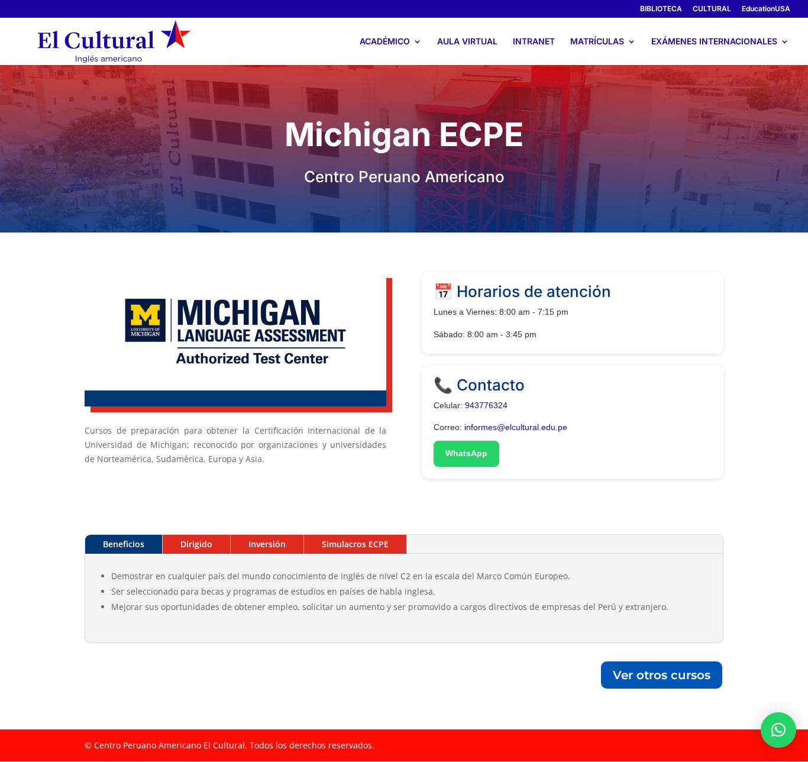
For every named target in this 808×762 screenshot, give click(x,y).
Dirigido (196, 544)
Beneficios (123, 544)
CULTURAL (712, 9)
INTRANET (534, 41)
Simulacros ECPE (355, 544)
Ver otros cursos (661, 675)
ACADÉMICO (385, 41)
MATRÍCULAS (597, 41)
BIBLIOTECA (661, 9)
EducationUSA (766, 9)
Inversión (267, 544)
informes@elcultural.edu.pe (515, 427)
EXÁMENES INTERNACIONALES (714, 41)
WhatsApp (466, 453)
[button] (778, 730)
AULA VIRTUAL (467, 41)
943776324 (487, 405)
